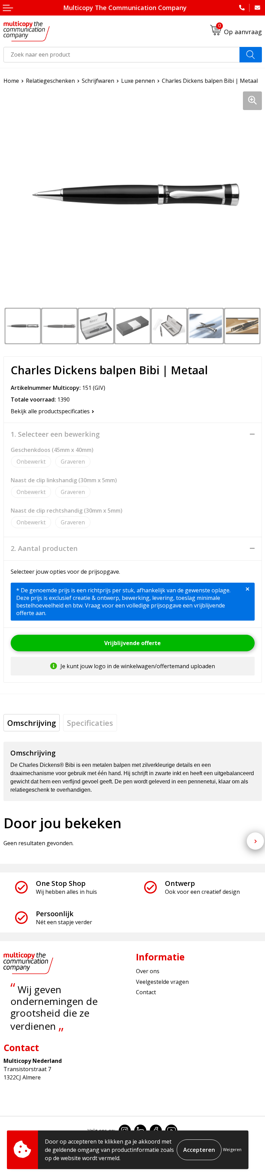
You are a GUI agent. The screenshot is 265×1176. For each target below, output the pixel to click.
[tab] (31, 722)
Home (11, 81)
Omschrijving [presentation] (31, 723)
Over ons (147, 971)
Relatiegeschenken (50, 81)
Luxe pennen (138, 81)
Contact (146, 992)
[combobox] (121, 54)
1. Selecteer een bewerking (55, 434)
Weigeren (232, 1150)
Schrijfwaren (98, 81)
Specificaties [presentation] (90, 723)
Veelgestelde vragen (162, 982)
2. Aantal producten (44, 548)
